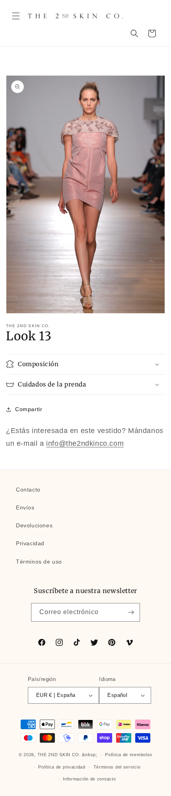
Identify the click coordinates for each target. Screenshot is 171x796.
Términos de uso (39, 561)
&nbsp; (89, 754)
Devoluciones (34, 525)
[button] (16, 16)
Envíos (25, 507)
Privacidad (30, 543)
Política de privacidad (61, 767)
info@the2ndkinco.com (85, 443)
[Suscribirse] (131, 612)
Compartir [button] (28, 409)
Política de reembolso (128, 754)
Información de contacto (89, 778)
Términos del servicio (117, 767)
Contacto (28, 489)
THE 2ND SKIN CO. (59, 754)
